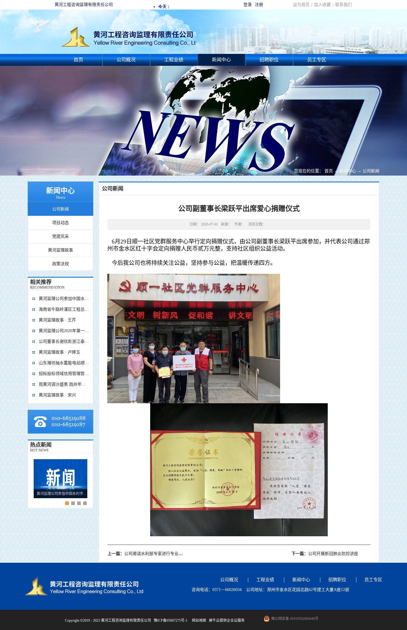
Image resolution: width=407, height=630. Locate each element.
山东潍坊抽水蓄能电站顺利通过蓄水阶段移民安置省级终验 (64, 363)
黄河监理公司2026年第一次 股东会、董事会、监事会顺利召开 (64, 331)
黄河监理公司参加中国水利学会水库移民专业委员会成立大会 (64, 298)
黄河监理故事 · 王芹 (57, 320)
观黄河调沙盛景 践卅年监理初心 (64, 384)
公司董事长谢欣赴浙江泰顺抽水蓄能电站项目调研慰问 (64, 341)
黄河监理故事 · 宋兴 (57, 395)
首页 (78, 59)
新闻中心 (347, 171)
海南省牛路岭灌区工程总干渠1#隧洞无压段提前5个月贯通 (64, 309)
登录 (247, 4)
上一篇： (147, 553)
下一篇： (324, 553)
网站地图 (198, 620)
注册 (259, 4)
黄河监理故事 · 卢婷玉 (59, 352)
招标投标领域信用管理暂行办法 (64, 373)
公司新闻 (371, 171)
